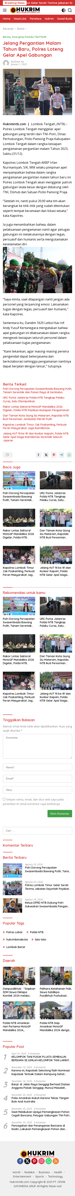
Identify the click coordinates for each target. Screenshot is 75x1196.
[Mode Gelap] (63, 10)
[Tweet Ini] (46, 455)
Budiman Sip (17, 61)
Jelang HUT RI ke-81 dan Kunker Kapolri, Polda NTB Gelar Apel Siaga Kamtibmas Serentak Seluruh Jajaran (35, 437)
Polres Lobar (14, 932)
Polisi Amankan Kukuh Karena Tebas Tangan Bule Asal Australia (40, 1099)
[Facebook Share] (38, 455)
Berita (6, 37)
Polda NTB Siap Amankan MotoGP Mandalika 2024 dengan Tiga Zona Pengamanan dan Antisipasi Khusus (55, 1026)
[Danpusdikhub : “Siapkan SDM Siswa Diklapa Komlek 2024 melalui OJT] (19, 976)
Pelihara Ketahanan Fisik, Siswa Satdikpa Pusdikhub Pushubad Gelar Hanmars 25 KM (56, 992)
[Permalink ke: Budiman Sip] (6, 63)
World (16, 1172)
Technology (55, 1176)
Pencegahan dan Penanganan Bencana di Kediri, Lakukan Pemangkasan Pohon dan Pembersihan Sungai (38, 1127)
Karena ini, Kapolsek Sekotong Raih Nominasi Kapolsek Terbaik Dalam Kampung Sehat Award (41, 1072)
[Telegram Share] (61, 455)
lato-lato (40, 939)
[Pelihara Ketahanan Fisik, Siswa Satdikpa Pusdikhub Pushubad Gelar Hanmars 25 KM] (56, 976)
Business (44, 1172)
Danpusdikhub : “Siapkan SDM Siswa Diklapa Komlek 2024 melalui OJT (19, 992)
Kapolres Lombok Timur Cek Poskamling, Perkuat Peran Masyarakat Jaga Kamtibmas (35, 426)
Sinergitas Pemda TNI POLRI (29, 37)
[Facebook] (20, 1161)
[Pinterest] (34, 1161)
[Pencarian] (70, 10)
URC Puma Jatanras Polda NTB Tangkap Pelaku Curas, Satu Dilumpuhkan (33, 399)
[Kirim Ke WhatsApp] (69, 455)
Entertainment (22, 1176)
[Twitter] (27, 1161)
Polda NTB (36, 932)
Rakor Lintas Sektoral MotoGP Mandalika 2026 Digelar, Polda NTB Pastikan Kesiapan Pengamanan (36, 408)
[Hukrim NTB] (24, 10)
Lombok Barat (15, 947)
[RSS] (56, 1161)
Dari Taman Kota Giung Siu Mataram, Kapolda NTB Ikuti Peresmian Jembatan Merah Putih (36, 417)
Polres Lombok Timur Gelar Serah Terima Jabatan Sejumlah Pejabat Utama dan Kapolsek (47, 886)
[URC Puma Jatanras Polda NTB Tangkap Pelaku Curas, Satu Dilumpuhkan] (56, 480)
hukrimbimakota (17, 939)
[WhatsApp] (49, 1161)
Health (58, 1172)
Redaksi (29, 1172)
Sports (39, 1176)
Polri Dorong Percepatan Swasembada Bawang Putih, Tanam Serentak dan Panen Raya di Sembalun (37, 390)
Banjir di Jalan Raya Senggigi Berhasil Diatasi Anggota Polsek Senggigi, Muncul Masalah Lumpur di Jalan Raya (41, 1086)
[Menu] (5, 10)
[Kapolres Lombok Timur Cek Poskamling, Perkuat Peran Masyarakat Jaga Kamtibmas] (19, 555)
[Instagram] (41, 1161)
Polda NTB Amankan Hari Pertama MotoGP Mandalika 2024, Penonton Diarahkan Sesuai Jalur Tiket (17, 1026)
